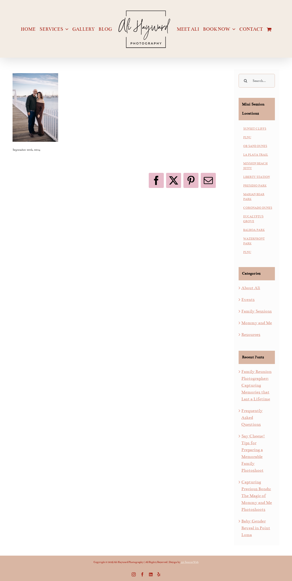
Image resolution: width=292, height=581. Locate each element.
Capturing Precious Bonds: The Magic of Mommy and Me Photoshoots (256, 495)
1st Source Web (189, 562)
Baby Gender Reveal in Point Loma (255, 528)
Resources (250, 334)
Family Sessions (256, 311)
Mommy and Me (256, 322)
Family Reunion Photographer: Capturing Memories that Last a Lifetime (256, 385)
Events (248, 299)
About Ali (250, 287)
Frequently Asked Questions (252, 417)
